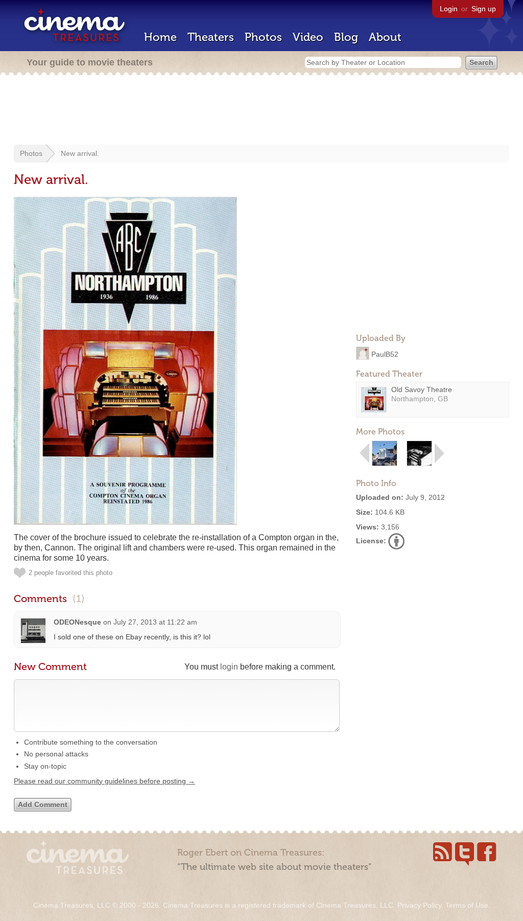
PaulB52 (384, 354)
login (229, 666)
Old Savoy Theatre (421, 389)
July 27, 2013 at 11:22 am (155, 622)
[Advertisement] (261, 111)
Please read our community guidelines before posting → (104, 781)
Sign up (483, 9)
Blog (346, 37)
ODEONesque (77, 622)
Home (160, 37)
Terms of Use (466, 905)
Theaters (210, 37)
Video (308, 37)
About (385, 37)
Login (449, 9)
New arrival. (80, 153)
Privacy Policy (419, 905)
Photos (263, 37)
